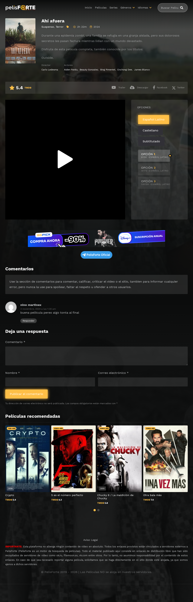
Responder (28, 320)
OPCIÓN (154, 155)
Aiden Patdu (70, 69)
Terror (60, 26)
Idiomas (143, 7)
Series (113, 7)
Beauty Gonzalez (89, 69)
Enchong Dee (124, 69)
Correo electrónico (113, 373)
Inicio (88, 7)
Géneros (125, 7)
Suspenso (47, 26)
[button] (94, 510)
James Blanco (142, 69)
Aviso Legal (90, 539)
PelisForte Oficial (98, 255)
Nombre (12, 373)
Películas (100, 7)
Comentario (15, 342)
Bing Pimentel (107, 69)
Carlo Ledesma (49, 69)
